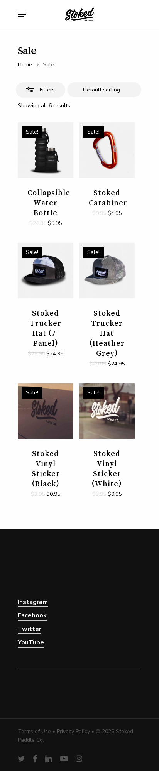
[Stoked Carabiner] (107, 150)
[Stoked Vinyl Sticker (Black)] (45, 411)
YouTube (31, 642)
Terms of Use (34, 731)
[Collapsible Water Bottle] (45, 150)
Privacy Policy (73, 731)
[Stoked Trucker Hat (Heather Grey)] (107, 270)
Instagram (33, 602)
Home (25, 64)
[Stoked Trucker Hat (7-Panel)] (45, 270)
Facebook (32, 615)
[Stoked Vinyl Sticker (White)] (107, 411)
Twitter (29, 629)
